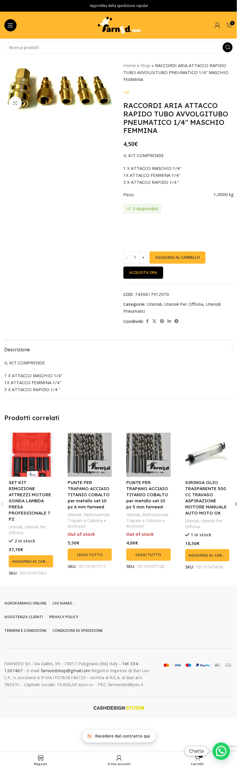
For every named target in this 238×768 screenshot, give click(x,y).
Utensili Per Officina (183, 304)
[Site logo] (119, 25)
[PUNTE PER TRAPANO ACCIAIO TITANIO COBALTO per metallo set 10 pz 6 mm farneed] (90, 455)
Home (129, 65)
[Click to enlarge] (15, 102)
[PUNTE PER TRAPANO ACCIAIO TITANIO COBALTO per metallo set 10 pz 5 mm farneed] (148, 455)
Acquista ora (143, 272)
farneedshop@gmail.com (65, 670)
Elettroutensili (96, 514)
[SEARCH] (227, 47)
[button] (31, 561)
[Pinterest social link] (162, 321)
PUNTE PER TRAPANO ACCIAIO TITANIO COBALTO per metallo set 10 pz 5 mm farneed (147, 495)
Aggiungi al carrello (177, 257)
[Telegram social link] (176, 321)
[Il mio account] (217, 25)
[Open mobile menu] (10, 25)
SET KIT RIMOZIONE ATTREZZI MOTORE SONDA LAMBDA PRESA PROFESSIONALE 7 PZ (30, 501)
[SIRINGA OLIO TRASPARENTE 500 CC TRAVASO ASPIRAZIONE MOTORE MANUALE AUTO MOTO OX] (207, 455)
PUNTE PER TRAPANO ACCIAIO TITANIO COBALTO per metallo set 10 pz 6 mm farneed (89, 495)
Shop (145, 65)
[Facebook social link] (147, 321)
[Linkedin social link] (169, 321)
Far (126, 92)
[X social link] (154, 321)
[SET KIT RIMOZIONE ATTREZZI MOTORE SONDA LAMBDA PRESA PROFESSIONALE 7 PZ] (31, 455)
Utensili (154, 304)
